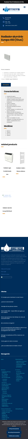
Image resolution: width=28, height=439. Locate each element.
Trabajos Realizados (6, 409)
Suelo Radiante (5, 385)
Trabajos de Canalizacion (4, 420)
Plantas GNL (4, 401)
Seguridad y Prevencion (21, 361)
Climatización (5, 375)
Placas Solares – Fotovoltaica (5, 400)
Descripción (6, 84)
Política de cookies (14, 436)
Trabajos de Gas (5, 417)
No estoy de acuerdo (14, 432)
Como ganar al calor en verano (9, 341)
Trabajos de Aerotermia (7, 410)
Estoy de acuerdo (14, 428)
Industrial (5, 380)
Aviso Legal (3, 271)
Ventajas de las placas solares (9, 306)
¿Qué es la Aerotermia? (7, 302)
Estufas (17, 380)
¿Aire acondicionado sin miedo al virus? (11, 345)
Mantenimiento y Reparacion (5, 389)
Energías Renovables (6, 384)
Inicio (2, 359)
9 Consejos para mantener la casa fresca (12, 297)
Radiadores (15, 79)
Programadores (19, 377)
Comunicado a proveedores (19, 366)
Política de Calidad (20, 362)
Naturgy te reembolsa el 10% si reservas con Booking (12, 335)
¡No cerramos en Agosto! (7, 323)
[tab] (6, 84)
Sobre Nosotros (19, 359)
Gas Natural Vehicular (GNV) (6, 397)
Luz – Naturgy (5, 374)
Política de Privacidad (5, 269)
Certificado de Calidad (21, 364)
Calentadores (19, 376)
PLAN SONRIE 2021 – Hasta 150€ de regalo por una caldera (13, 311)
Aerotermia (4, 382)
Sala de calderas (5, 387)
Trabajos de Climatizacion (5, 415)
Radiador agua (9, 79)
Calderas (18, 374)
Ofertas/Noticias (19, 409)
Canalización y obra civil (7, 403)
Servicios (3, 369)
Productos (17, 369)
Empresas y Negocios (6, 395)
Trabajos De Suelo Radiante (6, 413)
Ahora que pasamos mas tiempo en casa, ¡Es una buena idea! (13, 317)
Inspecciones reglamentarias (5, 405)
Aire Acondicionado (6, 377)
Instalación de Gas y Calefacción (6, 372)
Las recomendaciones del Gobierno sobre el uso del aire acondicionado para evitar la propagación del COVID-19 (14, 329)
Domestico (5, 379)
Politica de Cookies (5, 274)
